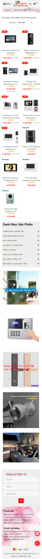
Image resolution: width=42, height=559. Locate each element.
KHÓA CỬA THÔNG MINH (12, 254)
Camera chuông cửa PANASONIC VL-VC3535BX (31, 51)
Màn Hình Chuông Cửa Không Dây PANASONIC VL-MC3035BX (10, 51)
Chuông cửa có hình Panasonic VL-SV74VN (10, 116)
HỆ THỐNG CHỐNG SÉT (12, 259)
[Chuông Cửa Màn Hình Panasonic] (21, 4)
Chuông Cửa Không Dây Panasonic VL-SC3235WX (11, 83)
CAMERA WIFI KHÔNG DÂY (13, 231)
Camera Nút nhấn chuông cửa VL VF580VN (10, 210)
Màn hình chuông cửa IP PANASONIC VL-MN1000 (11, 179)
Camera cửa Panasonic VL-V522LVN (31, 148)
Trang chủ (7, 10)
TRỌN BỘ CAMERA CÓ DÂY (13, 236)
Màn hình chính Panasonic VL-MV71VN (31, 179)
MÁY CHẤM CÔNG (10, 241)
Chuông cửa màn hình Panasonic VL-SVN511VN (31, 116)
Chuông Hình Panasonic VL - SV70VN (31, 83)
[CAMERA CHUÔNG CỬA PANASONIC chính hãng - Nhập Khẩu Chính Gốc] (21, 289)
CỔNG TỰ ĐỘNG (9, 250)
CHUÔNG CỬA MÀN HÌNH (13, 245)
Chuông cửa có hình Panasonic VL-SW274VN (10, 148)
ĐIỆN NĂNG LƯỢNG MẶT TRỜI (15, 264)
